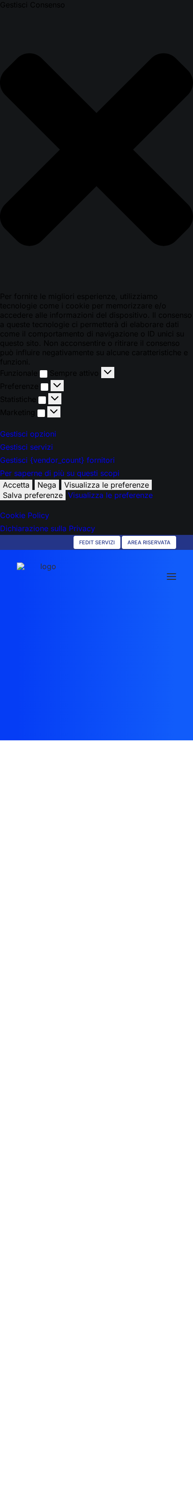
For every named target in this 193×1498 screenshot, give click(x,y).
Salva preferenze (33, 495)
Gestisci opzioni (28, 433)
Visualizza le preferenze (106, 485)
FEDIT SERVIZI (97, 542)
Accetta (16, 485)
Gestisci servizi (26, 447)
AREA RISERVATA (149, 542)
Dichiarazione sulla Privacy (47, 528)
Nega (46, 485)
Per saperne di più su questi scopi (59, 473)
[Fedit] (44, 577)
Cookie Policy (24, 515)
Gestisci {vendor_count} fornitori (57, 460)
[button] (96, 150)
